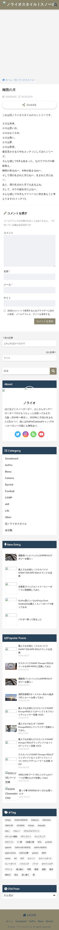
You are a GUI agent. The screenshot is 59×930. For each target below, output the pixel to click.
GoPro (8, 465)
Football (9, 491)
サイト (7, 298)
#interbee (47, 820)
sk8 (7, 504)
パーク (35, 864)
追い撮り (25, 875)
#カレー (17, 831)
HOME (31, 915)
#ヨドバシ (9, 842)
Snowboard (11, 458)
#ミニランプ (40, 836)
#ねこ (7, 831)
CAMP (8, 497)
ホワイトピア (47, 864)
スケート (31, 858)
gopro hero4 (10, 853)
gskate (35, 853)
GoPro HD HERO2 (22, 847)
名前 (7, 271)
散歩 (51, 869)
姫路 (44, 869)
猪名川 (8, 875)
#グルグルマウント (31, 831)
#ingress (35, 820)
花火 (16, 875)
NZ (15, 858)
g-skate (48, 842)
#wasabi (41, 825)
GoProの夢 (23, 853)
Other (8, 517)
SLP (22, 858)
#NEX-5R (9, 825)
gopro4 (8, 847)
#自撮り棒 (30, 842)
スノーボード (10, 864)
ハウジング (24, 864)
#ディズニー (26, 836)
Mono (8, 471)
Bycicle (9, 484)
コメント (8, 232)
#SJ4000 (20, 825)
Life (7, 510)
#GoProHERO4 (21, 820)
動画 (36, 869)
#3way (8, 820)
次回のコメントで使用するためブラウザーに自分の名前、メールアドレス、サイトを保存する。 (30, 312)
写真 (29, 869)
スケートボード (45, 858)
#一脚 (19, 842)
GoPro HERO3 (40, 847)
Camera (9, 478)
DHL (40, 842)
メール (8, 284)
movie (7, 858)
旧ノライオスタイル (16, 523)
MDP (44, 853)
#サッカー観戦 (11, 836)
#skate (31, 825)
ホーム (9, 921)
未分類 (8, 530)
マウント (8, 869)
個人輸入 (19, 869)
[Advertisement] (29, 44)
